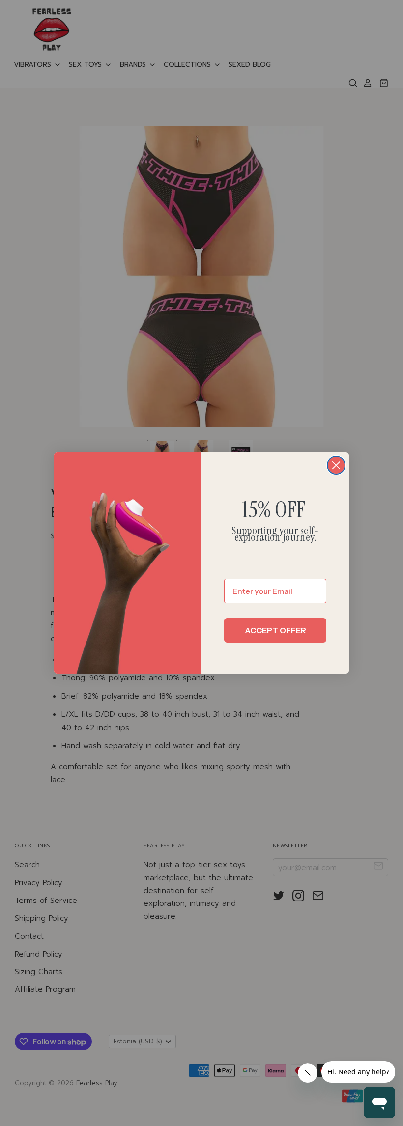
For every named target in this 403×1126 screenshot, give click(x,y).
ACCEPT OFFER (275, 630)
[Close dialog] (336, 465)
